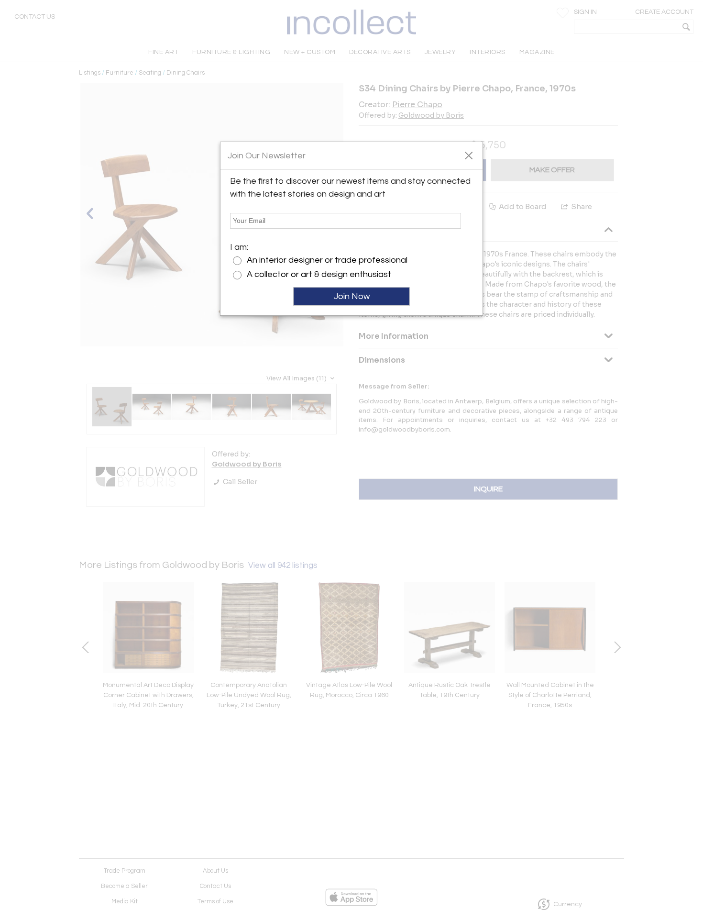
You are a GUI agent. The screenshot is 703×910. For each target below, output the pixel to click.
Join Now (352, 296)
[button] (468, 155)
